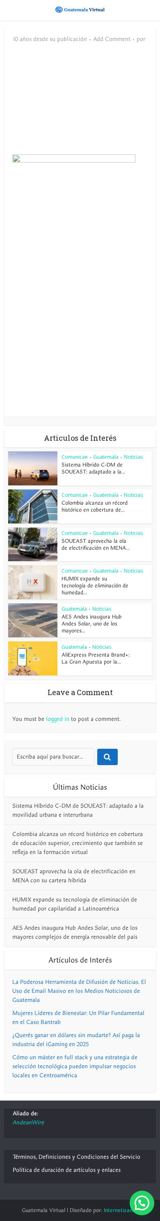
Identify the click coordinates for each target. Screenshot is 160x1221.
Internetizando (121, 1210)
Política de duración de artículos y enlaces (67, 1170)
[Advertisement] (80, 103)
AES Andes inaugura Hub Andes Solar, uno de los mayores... (91, 623)
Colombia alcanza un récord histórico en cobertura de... (95, 506)
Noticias (133, 456)
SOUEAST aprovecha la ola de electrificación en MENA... (96, 544)
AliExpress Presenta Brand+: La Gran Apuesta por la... (96, 658)
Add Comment (111, 39)
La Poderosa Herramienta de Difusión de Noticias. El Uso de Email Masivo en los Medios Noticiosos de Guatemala (79, 991)
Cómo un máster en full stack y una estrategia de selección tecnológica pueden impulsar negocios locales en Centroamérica (74, 1066)
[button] (142, 1203)
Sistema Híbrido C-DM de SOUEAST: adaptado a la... (93, 468)
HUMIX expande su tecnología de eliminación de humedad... (95, 585)
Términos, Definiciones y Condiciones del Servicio (76, 1157)
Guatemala (106, 456)
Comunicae (75, 456)
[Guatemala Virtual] (80, 9)
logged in (57, 719)
